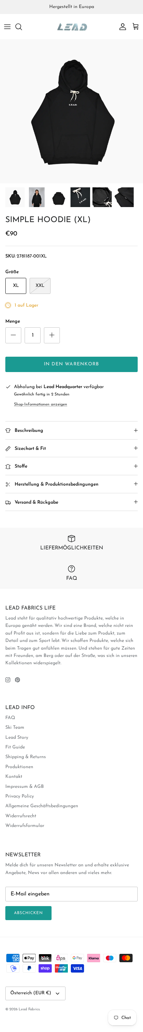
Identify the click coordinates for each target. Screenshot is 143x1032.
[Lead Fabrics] (71, 26)
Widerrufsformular (24, 825)
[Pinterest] (17, 679)
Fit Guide (15, 747)
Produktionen (19, 766)
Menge (12, 321)
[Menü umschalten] (7, 26)
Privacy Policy (19, 796)
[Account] (121, 26)
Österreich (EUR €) (30, 993)
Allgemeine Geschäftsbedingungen (41, 806)
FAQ (10, 717)
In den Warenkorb (71, 364)
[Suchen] (22, 26)
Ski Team (14, 727)
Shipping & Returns (25, 756)
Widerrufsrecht (20, 816)
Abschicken (28, 913)
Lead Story (16, 737)
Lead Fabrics (29, 1009)
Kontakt (13, 776)
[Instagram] (7, 679)
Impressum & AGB (24, 786)
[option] (71, 111)
